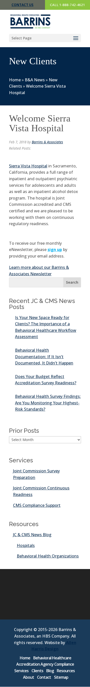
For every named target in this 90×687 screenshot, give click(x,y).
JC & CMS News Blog (32, 534)
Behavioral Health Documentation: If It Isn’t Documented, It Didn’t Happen (44, 356)
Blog (50, 670)
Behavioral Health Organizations (48, 556)
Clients (37, 670)
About (28, 677)
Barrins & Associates (47, 142)
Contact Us (23, 5)
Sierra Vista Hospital (28, 166)
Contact (44, 677)
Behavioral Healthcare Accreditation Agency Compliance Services (44, 664)
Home (15, 80)
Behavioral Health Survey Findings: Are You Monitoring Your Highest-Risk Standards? (48, 403)
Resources (66, 670)
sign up (55, 249)
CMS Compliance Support (36, 505)
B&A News (35, 80)
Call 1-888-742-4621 (67, 5)
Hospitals (26, 545)
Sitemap (61, 677)
